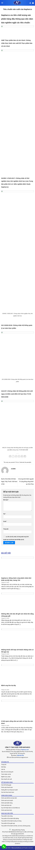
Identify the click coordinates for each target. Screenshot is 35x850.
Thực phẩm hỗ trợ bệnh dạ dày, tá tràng (11, 821)
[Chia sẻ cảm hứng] (10, 456)
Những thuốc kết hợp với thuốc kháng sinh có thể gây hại (17, 650)
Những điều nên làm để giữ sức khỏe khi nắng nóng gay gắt (17, 615)
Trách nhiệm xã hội (6, 774)
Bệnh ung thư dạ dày (8, 685)
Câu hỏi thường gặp (6, 785)
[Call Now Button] (4, 846)
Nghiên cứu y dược (5, 776)
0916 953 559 (20, 755)
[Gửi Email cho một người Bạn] (19, 456)
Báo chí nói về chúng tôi (7, 771)
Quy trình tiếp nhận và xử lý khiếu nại (10, 807)
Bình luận (6, 499)
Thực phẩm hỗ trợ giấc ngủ (8, 823)
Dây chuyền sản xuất (6, 779)
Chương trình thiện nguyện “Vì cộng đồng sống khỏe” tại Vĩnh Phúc (26, 481)
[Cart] (33, 3)
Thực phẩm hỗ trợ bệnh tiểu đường (10, 818)
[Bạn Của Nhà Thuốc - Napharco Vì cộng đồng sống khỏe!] (17, 3)
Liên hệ (3, 769)
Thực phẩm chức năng (7, 816)
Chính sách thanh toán (7, 787)
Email (5, 521)
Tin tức (17, 462)
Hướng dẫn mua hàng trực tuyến (9, 789)
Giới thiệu (3, 767)
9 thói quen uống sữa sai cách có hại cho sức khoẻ (17, 722)
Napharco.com (25, 749)
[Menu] (2, 3)
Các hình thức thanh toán (7, 792)
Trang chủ (3, 764)
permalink (29, 462)
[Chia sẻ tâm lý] (25, 456)
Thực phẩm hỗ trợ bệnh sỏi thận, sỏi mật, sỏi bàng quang (15, 825)
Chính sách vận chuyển (7, 800)
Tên (4, 513)
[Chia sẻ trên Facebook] (13, 456)
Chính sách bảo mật (6, 805)
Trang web (5, 529)
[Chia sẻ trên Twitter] (16, 456)
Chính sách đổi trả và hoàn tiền (9, 798)
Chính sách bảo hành (6, 810)
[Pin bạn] (22, 456)
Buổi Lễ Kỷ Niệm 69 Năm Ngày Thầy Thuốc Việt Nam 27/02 (9, 481)
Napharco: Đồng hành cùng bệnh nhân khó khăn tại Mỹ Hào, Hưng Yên (16, 579)
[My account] (30, 3)
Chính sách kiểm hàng (6, 803)
